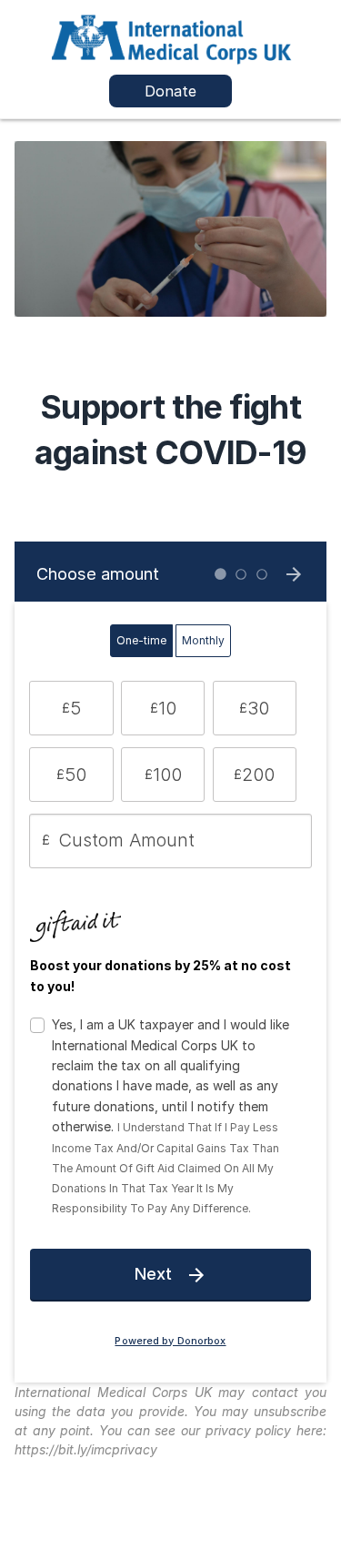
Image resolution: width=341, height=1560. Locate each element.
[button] (71, 708)
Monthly (203, 640)
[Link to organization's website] (171, 37)
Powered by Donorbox (170, 1341)
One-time (141, 640)
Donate (170, 91)
